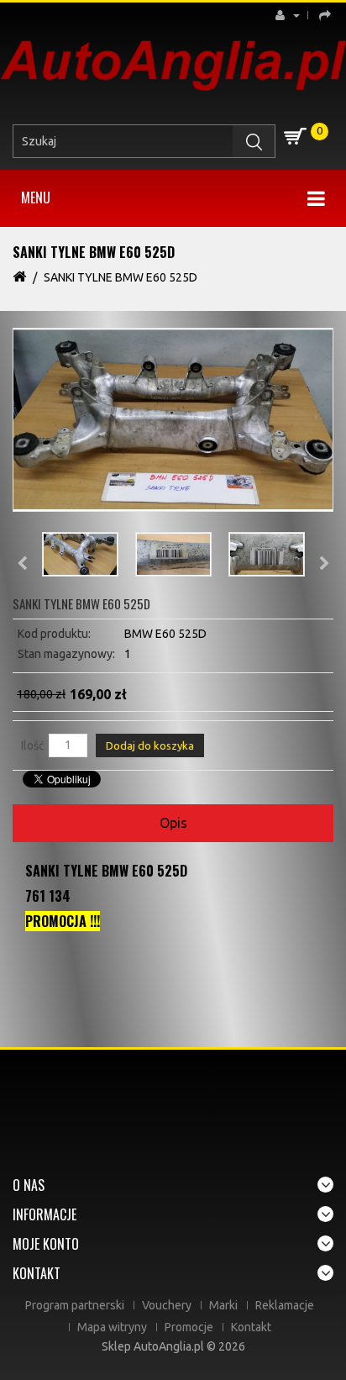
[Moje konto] (291, 15)
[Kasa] (322, 15)
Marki (223, 1305)
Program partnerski (74, 1305)
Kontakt (251, 1327)
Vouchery (166, 1305)
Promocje (189, 1327)
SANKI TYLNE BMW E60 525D (120, 277)
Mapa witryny (112, 1327)
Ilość (33, 745)
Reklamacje (284, 1305)
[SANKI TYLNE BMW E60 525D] (173, 420)
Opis (173, 822)
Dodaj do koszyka (150, 745)
